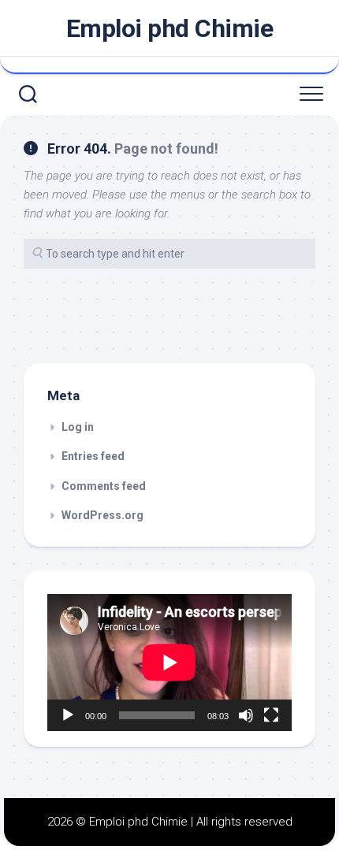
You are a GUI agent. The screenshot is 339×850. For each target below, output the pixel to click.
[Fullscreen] (271, 715)
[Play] (68, 715)
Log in (77, 427)
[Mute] (246, 715)
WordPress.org (102, 515)
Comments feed (103, 486)
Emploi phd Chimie (170, 28)
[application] (169, 662)
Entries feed (93, 456)
